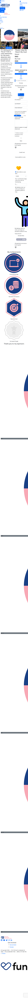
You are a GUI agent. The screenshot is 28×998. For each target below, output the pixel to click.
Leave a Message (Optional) (19, 117)
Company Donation (21, 97)
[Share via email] (3, 47)
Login (2, 11)
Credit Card (22, 152)
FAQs (21, 4)
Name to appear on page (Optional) (21, 128)
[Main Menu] (0, 23)
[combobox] (21, 176)
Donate (22, 8)
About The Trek (23, 3)
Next (21, 141)
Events (21, 6)
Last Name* (18, 103)
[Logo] (5, 5)
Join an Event (13, 944)
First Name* (18, 99)
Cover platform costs (20, 157)
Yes (18, 115)
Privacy (3, 953)
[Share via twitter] (2, 47)
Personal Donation (21, 94)
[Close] (3, 28)
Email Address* (18, 107)
